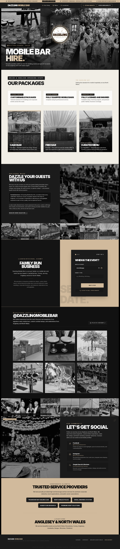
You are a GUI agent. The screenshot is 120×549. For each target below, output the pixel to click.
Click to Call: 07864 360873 (90, 290)
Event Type (78, 272)
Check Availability (104, 5)
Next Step (92, 285)
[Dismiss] (118, 1)
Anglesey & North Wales (96, 539)
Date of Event (79, 264)
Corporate (85, 539)
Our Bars (78, 539)
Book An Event (108, 539)
